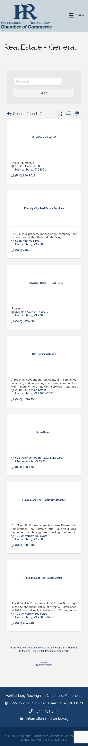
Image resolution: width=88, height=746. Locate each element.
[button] (9, 114)
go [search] (45, 92)
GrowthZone (59, 739)
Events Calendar (43, 647)
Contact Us (63, 651)
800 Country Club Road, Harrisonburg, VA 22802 (47, 703)
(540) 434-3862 (47, 711)
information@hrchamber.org (47, 719)
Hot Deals (60, 647)
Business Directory (21, 647)
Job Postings (48, 651)
